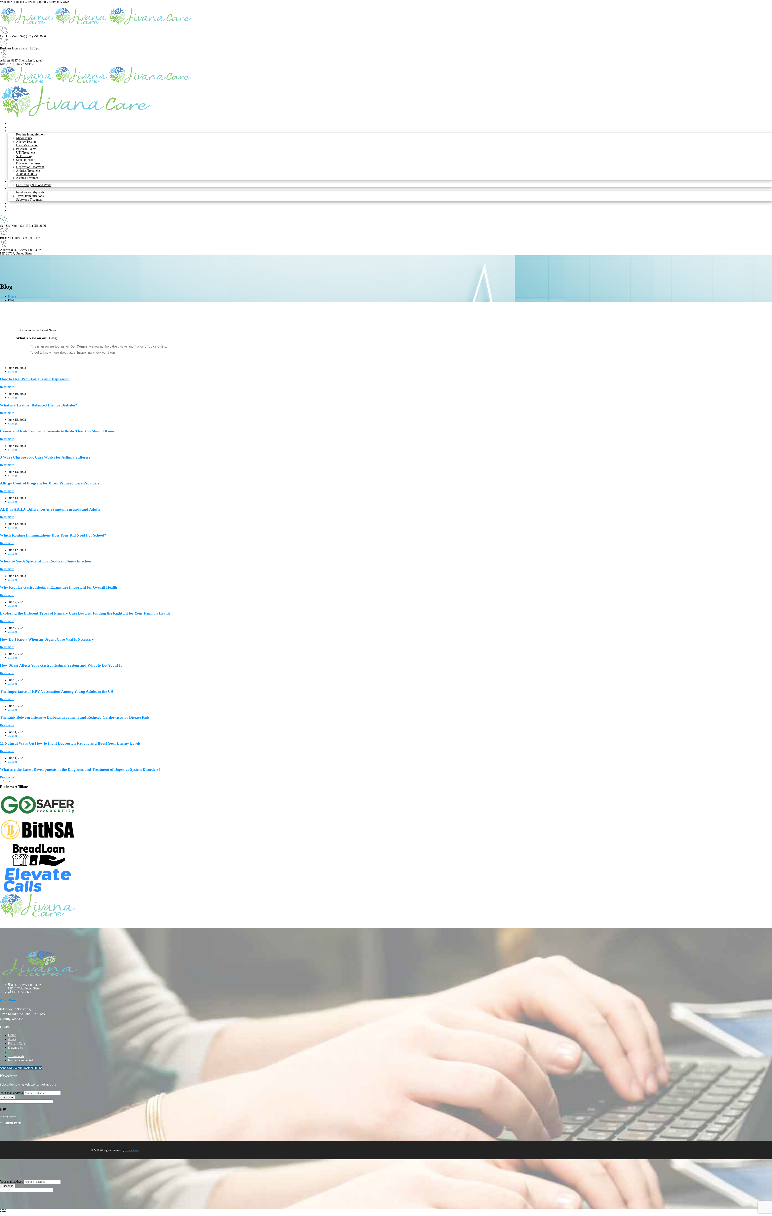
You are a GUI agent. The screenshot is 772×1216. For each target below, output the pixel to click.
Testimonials (16, 1056)
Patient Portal (12, 1123)
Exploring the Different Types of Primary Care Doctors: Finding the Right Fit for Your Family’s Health (85, 613)
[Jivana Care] (27, 24)
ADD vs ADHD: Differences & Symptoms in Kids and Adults (50, 509)
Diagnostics (15, 1047)
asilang (12, 371)
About (12, 1039)
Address (5, 60)
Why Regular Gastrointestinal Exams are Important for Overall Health (58, 587)
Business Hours (10, 48)
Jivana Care (132, 1150)
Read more (7, 387)
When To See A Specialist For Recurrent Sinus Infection (45, 561)
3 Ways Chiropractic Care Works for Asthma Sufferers (45, 457)
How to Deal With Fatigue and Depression (35, 379)
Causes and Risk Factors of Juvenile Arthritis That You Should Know (57, 431)
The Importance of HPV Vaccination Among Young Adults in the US (56, 691)
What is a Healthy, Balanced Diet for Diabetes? (38, 405)
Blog (11, 1052)
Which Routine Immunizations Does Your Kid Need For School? (53, 535)
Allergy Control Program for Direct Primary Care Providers (49, 483)
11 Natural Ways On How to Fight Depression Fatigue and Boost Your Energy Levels (70, 743)
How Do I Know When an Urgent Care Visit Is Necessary (47, 639)
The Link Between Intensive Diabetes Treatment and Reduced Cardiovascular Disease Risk (74, 717)
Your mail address (11, 1093)
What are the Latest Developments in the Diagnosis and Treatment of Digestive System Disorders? (80, 769)
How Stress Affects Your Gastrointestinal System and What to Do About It (61, 665)
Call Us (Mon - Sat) (12, 36)
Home (12, 296)
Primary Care (16, 1043)
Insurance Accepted (20, 1060)
